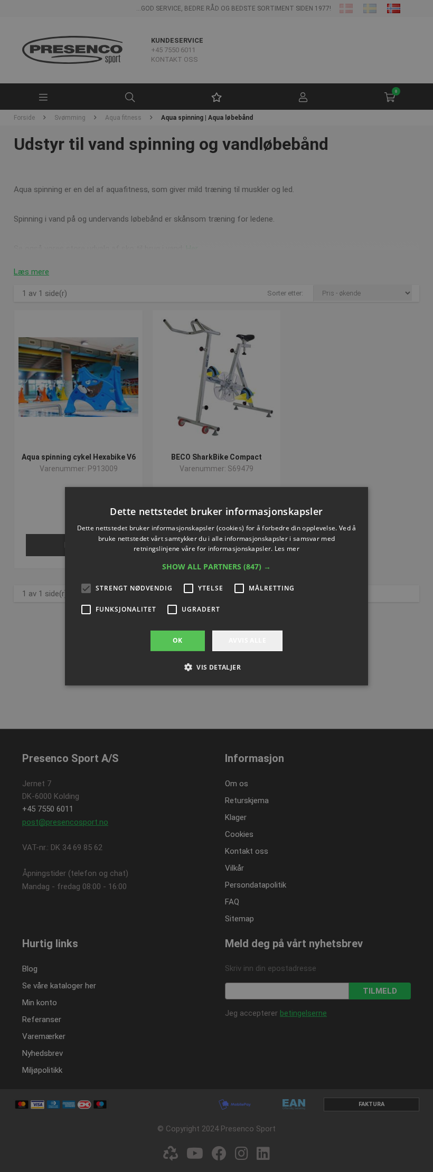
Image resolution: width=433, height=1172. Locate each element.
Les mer (287, 548)
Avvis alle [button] (247, 640)
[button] (216, 566)
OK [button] (178, 640)
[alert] (216, 586)
